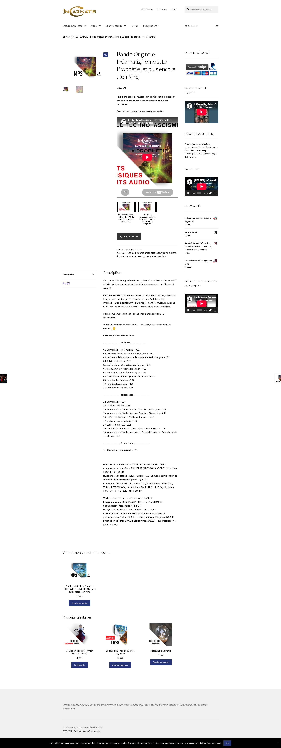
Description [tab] (68, 274)
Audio (94, 25)
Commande (162, 9)
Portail (134, 25)
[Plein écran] (215, 193)
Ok (227, 743)
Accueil (69, 36)
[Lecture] (188, 193)
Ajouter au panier (129, 236)
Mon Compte (147, 9)
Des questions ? (151, 25)
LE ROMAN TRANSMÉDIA (155, 256)
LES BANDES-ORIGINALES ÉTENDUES (144, 253)
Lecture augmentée (72, 25)
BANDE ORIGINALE (135, 256)
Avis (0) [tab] (66, 283)
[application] (201, 186)
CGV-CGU (67, 731)
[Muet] (210, 193)
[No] (277, 743)
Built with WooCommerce (87, 731)
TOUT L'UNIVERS (81, 36)
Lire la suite (79, 665)
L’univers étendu (114, 25)
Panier (173, 9)
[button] (105, 54)
